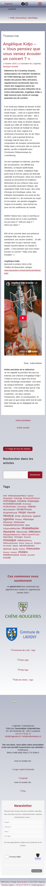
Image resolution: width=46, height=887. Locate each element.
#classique (33, 501)
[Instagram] (26, 4)
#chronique (9, 501)
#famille (31, 512)
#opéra (37, 543)
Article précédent (23, 420)
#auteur (30, 496)
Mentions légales (8, 885)
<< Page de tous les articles (17, 449)
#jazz (27, 525)
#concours (27, 504)
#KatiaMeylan (30, 528)
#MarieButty (8, 537)
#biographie (8, 498)
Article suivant (23, 427)
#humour (8, 522)
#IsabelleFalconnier (13, 525)
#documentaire (9, 509)
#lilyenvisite (21, 532)
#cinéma (21, 501)
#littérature (34, 531)
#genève (8, 519)
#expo (22, 512)
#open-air (29, 543)
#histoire (18, 519)
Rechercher (35, 475)
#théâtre (23, 551)
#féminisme (27, 516)
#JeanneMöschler (11, 528)
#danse (32, 506)
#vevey (23, 555)
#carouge (18, 498)
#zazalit (7, 557)
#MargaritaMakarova (11, 535)
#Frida (17, 516)
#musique (9, 540)
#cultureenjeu (9, 506)
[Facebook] (23, 4)
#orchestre (7, 546)
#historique (28, 519)
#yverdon (31, 555)
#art (5, 495)
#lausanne (9, 531)
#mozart (27, 537)
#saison (14, 552)
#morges (18, 537)
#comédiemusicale (12, 503)
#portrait (7, 548)
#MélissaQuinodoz (10, 543)
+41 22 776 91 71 (23, 733)
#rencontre (33, 548)
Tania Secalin (21, 882)
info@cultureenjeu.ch (31, 736)
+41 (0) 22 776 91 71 (22, 885)
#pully (15, 549)
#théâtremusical (11, 555)
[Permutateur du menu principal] (40, 3)
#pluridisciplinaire (27, 546)
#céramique (22, 507)
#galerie (37, 516)
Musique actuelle (10, 66)
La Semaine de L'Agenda (29, 63)
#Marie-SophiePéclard (30, 535)
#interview (19, 522)
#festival (8, 515)
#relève (22, 549)
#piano (15, 546)
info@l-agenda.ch (13, 736)
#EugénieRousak (10, 513)
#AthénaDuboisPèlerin (17, 496)
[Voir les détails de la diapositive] (23, 18)
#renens (6, 552)
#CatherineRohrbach (31, 498)
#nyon (21, 543)
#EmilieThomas (24, 509)
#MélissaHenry (24, 540)
